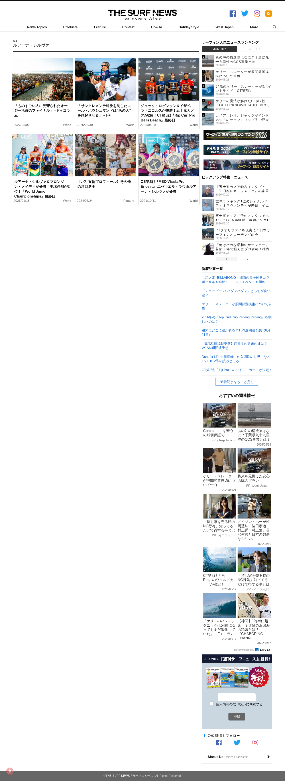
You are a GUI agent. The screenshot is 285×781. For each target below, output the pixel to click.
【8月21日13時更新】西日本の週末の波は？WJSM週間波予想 (234, 345)
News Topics (37, 27)
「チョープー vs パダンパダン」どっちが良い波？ (236, 293)
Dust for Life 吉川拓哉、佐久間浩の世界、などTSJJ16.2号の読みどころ (236, 359)
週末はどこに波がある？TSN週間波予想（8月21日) (236, 332)
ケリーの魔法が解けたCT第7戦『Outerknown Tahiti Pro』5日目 (243, 105)
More (254, 27)
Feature (100, 27)
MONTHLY (219, 49)
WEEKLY (255, 49)
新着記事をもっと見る (237, 382)
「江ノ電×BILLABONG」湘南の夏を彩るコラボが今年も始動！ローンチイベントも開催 (235, 279)
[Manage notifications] (9, 771)
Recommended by (244, 649)
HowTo (156, 27)
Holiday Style (189, 27)
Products (70, 27)
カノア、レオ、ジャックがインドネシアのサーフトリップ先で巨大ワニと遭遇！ (242, 119)
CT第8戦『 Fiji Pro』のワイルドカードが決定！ (237, 370)
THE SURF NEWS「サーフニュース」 (131, 775)
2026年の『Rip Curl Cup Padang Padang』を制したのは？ (237, 319)
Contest (128, 27)
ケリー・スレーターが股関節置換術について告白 (237, 306)
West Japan (225, 27)
